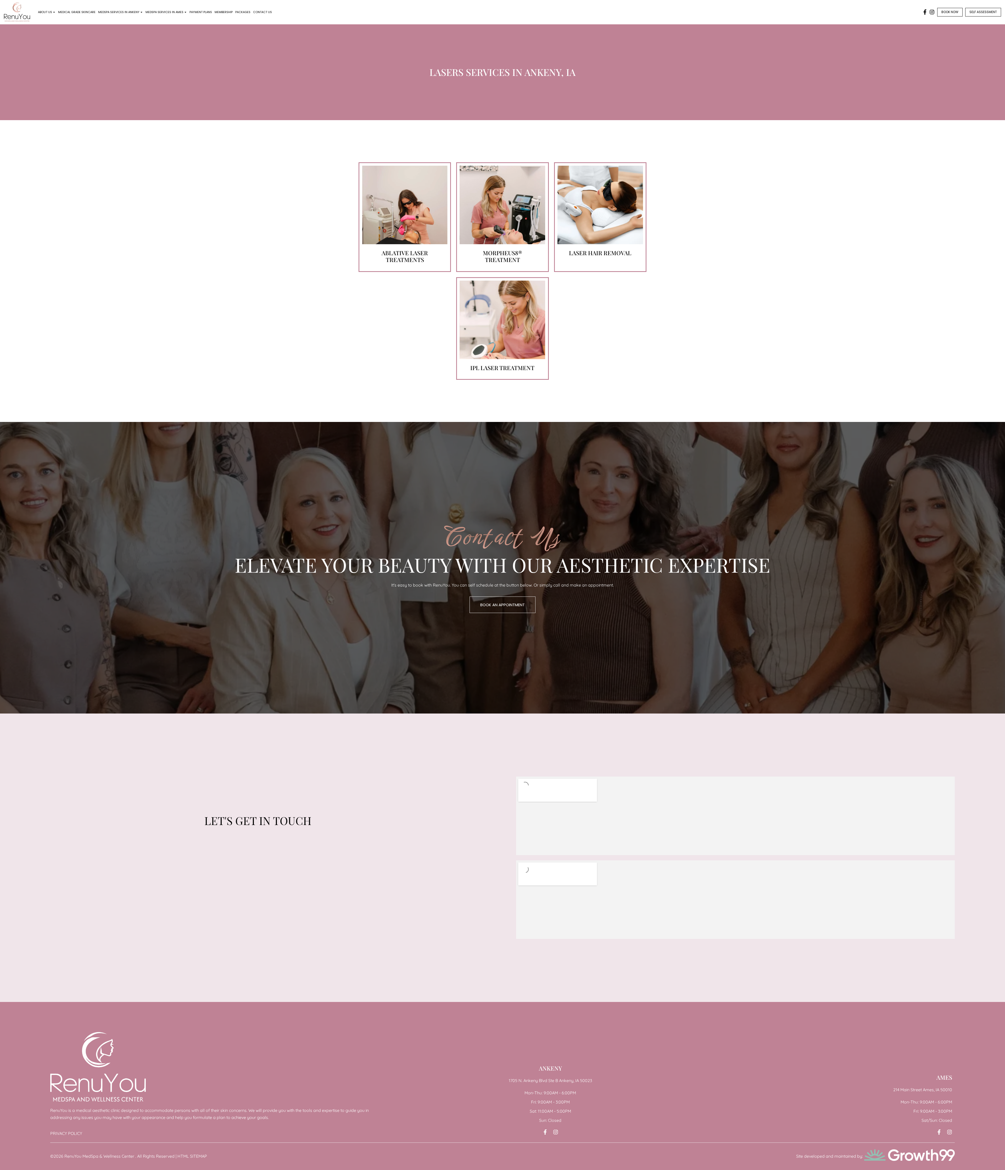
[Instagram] (932, 12)
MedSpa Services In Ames (164, 12)
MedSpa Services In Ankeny (118, 12)
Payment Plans (200, 12)
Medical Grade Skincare (77, 12)
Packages (242, 12)
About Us (45, 12)
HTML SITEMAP (192, 1156)
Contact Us (262, 12)
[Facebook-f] (925, 12)
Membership (224, 12)
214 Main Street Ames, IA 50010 (922, 1089)
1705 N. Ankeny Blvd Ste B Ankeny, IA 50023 (550, 1080)
